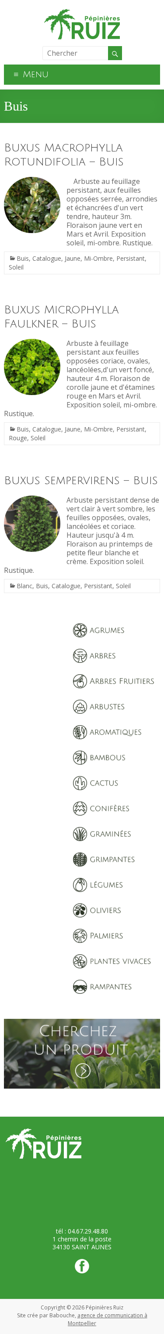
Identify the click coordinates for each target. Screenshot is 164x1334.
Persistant (130, 258)
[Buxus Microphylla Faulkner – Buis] (32, 343)
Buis (23, 258)
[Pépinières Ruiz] (82, 11)
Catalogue (46, 258)
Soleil (16, 267)
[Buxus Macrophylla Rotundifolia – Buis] (32, 181)
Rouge (18, 438)
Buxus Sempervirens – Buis (81, 481)
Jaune (72, 258)
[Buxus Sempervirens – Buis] (32, 500)
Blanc (24, 586)
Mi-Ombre (98, 258)
